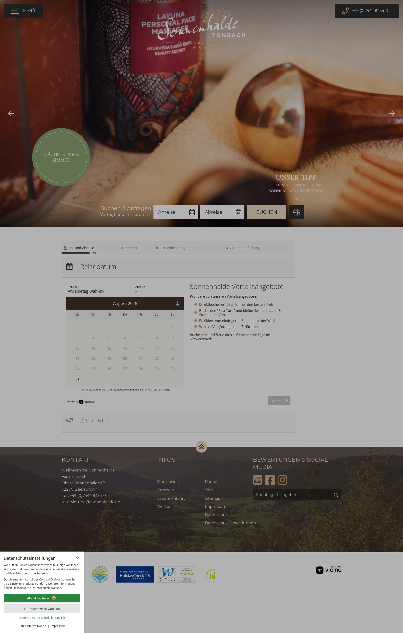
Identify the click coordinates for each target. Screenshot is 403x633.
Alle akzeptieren (39, 598)
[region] (42, 576)
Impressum (58, 626)
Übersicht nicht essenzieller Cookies (42, 618)
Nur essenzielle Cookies (42, 609)
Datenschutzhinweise (32, 626)
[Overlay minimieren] (77, 558)
